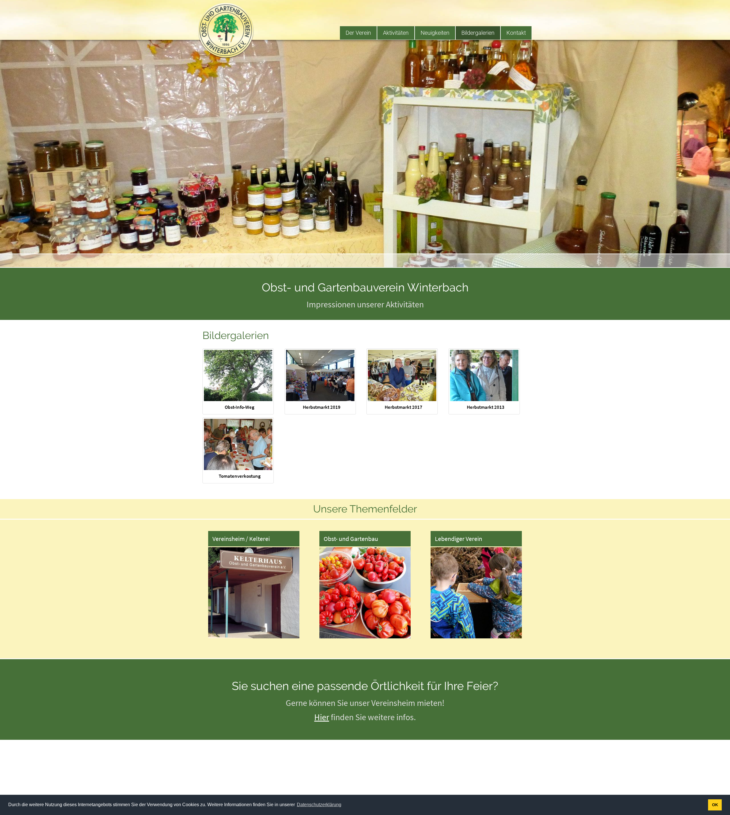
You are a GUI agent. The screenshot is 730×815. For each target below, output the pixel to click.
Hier (321, 717)
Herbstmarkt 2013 (485, 407)
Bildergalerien (477, 32)
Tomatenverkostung (240, 476)
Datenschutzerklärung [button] (319, 804)
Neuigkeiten (435, 32)
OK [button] (715, 804)
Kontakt (516, 32)
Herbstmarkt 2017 (403, 407)
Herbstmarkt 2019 (321, 407)
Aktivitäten (396, 32)
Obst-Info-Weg (239, 407)
